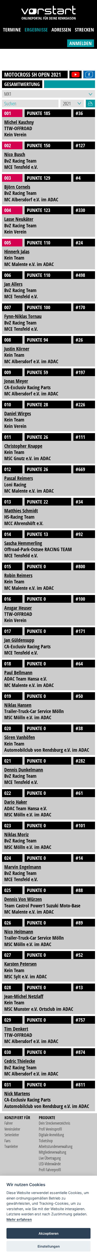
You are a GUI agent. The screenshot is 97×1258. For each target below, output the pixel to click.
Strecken (84, 29)
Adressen (61, 29)
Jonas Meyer (16, 381)
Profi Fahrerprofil (50, 1169)
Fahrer (8, 1123)
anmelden (80, 43)
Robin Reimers (18, 575)
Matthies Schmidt (21, 510)
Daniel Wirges (17, 413)
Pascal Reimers (18, 478)
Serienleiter (11, 1135)
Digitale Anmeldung (51, 1135)
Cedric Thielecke (19, 1061)
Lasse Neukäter (18, 219)
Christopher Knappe (23, 446)
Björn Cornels (17, 186)
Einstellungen (49, 1246)
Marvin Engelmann (22, 867)
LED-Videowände (50, 1164)
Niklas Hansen (17, 705)
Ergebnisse (36, 29)
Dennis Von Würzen (23, 899)
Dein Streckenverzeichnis (54, 1123)
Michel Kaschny (19, 122)
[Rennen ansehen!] (75, 74)
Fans (7, 1140)
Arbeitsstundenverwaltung (55, 1146)
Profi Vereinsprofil (50, 1129)
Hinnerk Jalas (16, 251)
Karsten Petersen (20, 963)
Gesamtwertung (22, 84)
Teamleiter (11, 1146)
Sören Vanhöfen (19, 737)
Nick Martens (17, 1093)
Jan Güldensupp (19, 640)
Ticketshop (46, 1140)
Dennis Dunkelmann (23, 769)
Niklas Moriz (16, 834)
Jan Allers (13, 284)
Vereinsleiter (12, 1129)
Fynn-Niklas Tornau (23, 316)
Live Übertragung (50, 1158)
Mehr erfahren (19, 1219)
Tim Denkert (16, 1028)
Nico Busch (14, 154)
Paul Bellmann (18, 672)
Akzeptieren (48, 1233)
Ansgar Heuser (18, 607)
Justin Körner (16, 348)
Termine (12, 29)
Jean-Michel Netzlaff (23, 996)
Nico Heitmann (18, 931)
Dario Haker (15, 802)
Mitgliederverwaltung (52, 1152)
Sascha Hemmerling (23, 543)
